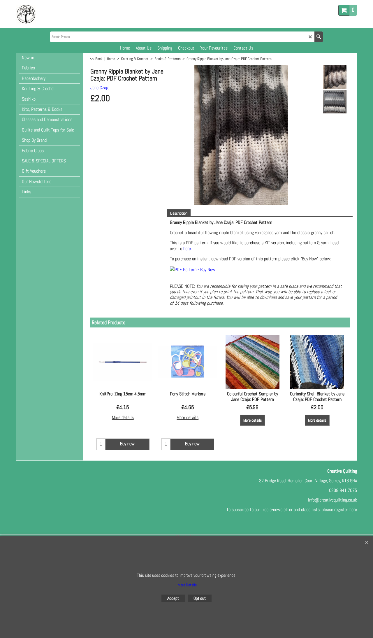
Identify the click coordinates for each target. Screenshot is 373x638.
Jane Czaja (99, 88)
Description (178, 213)
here (187, 249)
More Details (187, 585)
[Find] (318, 36)
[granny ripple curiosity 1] (334, 101)
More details (123, 417)
